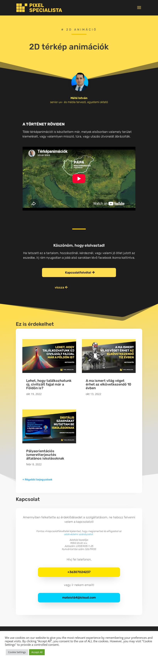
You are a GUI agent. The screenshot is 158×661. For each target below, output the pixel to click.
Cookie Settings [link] (17, 652)
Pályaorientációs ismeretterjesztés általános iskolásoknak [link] (45, 455)
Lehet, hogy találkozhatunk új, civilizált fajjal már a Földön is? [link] (48, 384)
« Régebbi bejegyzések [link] (37, 479)
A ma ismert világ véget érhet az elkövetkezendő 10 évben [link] (108, 384)
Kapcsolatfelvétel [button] (78, 272)
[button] (139, 10)
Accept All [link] (36, 652)
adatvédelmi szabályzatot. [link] (79, 534)
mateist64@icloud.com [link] (79, 597)
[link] (39, 7)
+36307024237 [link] (79, 572)
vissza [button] (59, 287)
